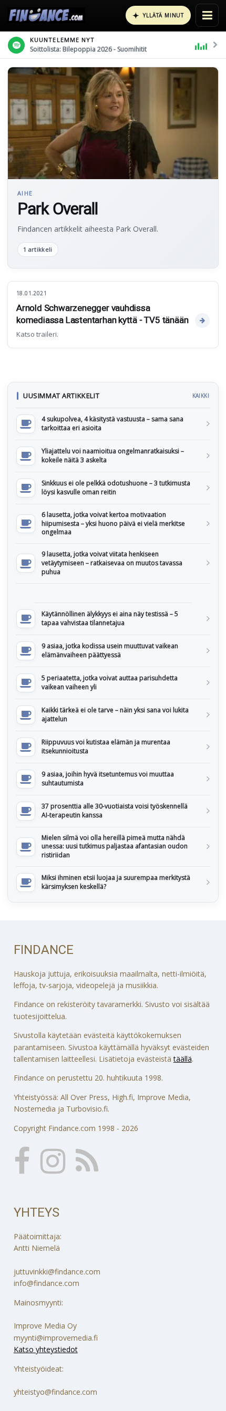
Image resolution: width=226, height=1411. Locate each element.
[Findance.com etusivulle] (46, 15)
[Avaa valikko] (207, 15)
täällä (182, 1059)
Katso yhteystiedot (46, 1349)
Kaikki (200, 395)
